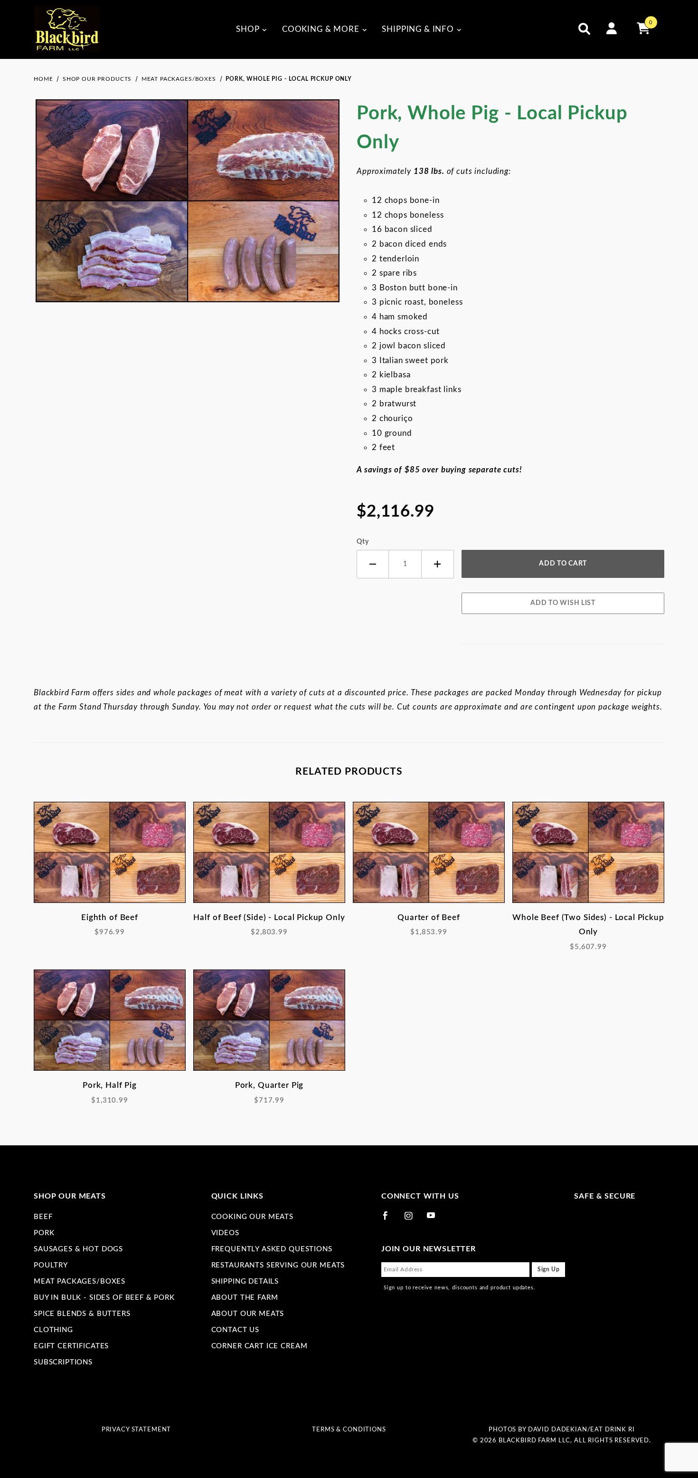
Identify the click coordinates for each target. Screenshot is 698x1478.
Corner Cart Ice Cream (259, 1346)
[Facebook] (389, 1219)
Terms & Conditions (349, 1429)
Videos (225, 1233)
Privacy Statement (136, 1429)
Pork (44, 1233)
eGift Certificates (71, 1346)
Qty (363, 541)
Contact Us (235, 1330)
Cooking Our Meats (252, 1216)
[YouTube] (435, 1219)
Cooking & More (320, 29)
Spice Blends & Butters (82, 1313)
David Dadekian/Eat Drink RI (581, 1429)
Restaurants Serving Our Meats (278, 1265)
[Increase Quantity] (438, 564)
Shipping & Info (418, 29)
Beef (43, 1216)
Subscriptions (63, 1362)
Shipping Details (245, 1281)
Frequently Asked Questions (271, 1249)
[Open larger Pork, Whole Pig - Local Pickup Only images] (188, 208)
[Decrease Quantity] (373, 564)
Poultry (51, 1265)
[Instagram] (412, 1219)
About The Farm (244, 1297)
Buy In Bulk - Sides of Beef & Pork (104, 1297)
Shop (247, 29)
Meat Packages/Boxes (79, 1281)
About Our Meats (247, 1313)
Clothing (53, 1330)
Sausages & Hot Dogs (78, 1249)
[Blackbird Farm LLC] (67, 29)
